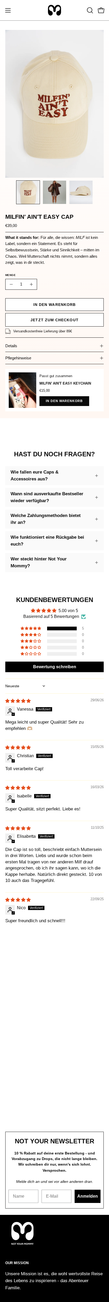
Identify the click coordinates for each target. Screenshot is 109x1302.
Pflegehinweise (18, 358)
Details (11, 346)
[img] (18, 701)
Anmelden (87, 1196)
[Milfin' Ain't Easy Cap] (28, 192)
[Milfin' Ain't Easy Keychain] (22, 390)
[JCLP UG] (54, 10)
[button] (89, 10)
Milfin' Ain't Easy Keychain (65, 383)
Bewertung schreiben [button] (54, 667)
